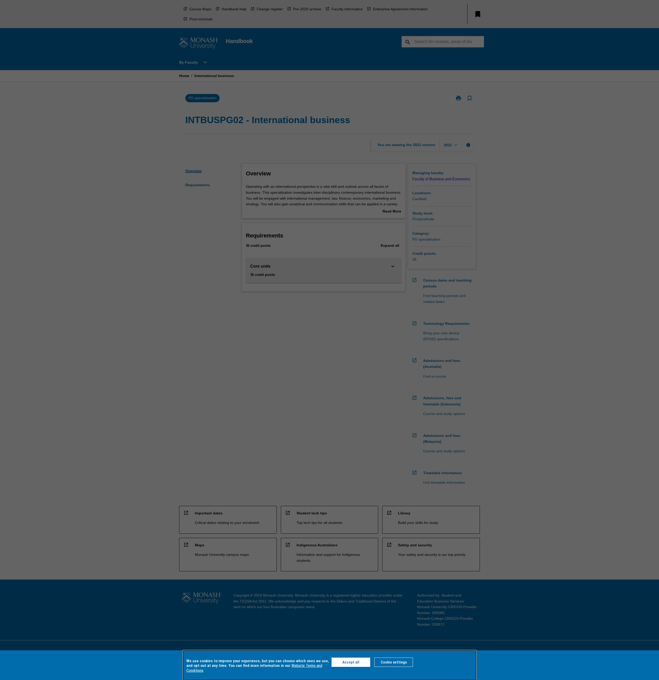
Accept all (350, 662)
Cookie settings (394, 662)
